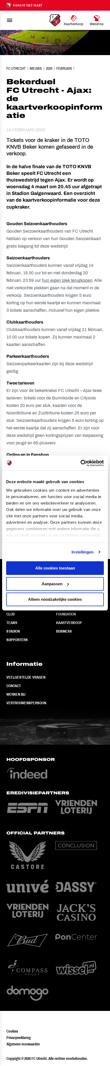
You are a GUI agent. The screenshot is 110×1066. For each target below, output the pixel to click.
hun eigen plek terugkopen (67, 280)
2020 (49, 68)
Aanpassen (52, 584)
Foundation (66, 614)
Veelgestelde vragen (25, 677)
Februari (64, 68)
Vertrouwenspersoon (26, 703)
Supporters (17, 639)
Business (64, 631)
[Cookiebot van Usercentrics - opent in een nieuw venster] (80, 463)
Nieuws (36, 68)
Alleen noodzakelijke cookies (55, 599)
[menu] (9, 20)
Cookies (12, 1031)
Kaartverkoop (69, 622)
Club (10, 614)
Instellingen (82, 552)
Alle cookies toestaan (55, 568)
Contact (13, 685)
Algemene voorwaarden (23, 1044)
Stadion (13, 631)
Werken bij (15, 694)
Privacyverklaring (18, 1037)
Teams (11, 622)
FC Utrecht (16, 68)
